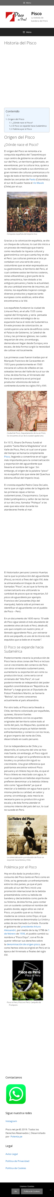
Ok (15, 1191)
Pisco (36, 13)
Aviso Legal (12, 1154)
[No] (50, 1190)
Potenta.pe (16, 1136)
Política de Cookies (16, 1168)
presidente (27, 926)
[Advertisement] (27, 77)
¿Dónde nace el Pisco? (22, 122)
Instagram (11, 1121)
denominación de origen (20, 944)
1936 (22, 933)
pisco (37, 944)
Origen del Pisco (16, 119)
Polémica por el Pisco (22, 129)
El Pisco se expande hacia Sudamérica (29, 126)
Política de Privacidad (17, 1161)
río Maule (38, 182)
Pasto (32, 179)
